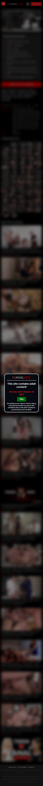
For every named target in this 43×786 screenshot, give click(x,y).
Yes (22, 399)
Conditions (11, 407)
